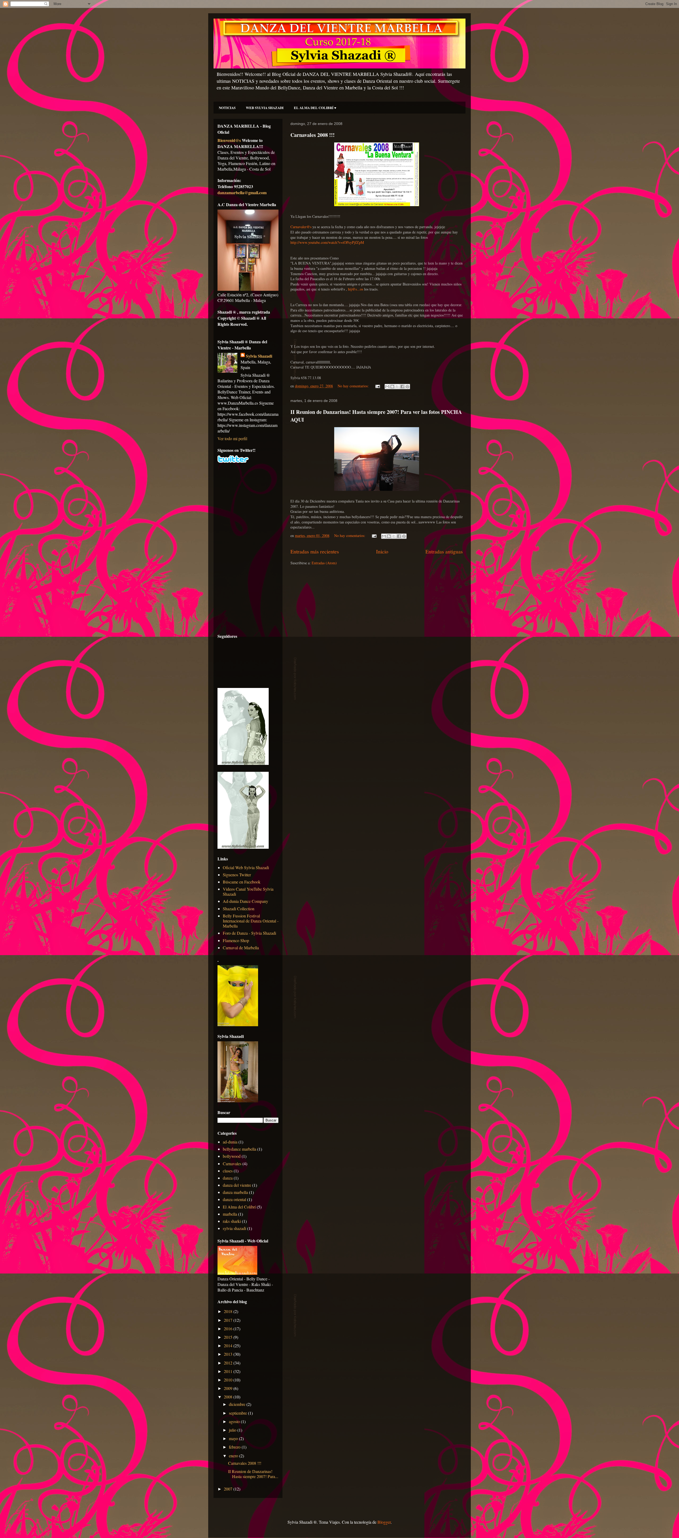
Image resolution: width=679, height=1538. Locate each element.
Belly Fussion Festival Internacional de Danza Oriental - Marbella (250, 921)
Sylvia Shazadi (259, 356)
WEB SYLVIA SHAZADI (265, 107)
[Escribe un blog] (392, 386)
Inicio (382, 551)
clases (228, 1170)
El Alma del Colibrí (239, 1207)
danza (228, 1178)
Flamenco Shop (236, 940)
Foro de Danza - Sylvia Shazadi (249, 933)
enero (234, 1455)
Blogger (384, 1522)
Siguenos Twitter (237, 874)
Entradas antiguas (444, 551)
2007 (228, 1489)
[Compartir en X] (397, 386)
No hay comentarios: (354, 385)
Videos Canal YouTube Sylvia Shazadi (248, 891)
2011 (228, 1371)
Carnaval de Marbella (241, 947)
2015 (228, 1337)
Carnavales (232, 1163)
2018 (228, 1311)
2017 (228, 1320)
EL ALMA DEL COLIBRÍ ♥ (315, 107)
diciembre (237, 1404)
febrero (235, 1447)
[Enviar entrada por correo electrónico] (377, 385)
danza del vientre (237, 1185)
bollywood (232, 1156)
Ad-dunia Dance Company (245, 901)
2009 (228, 1388)
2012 (228, 1363)
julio (233, 1430)
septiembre (238, 1413)
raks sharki (232, 1221)
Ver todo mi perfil (232, 438)
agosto (235, 1421)
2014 (228, 1345)
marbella (230, 1214)
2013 (228, 1354)
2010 (228, 1380)
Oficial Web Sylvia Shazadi (246, 867)
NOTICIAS (227, 107)
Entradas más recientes (314, 551)
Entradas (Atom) (324, 562)
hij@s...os (355, 289)
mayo (234, 1438)
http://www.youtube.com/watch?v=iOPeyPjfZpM (327, 242)
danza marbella (235, 1192)
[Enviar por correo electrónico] (387, 386)
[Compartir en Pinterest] (407, 386)
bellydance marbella (239, 1149)
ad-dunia (230, 1142)
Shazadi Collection (238, 908)
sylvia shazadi (234, 1228)
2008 (228, 1397)
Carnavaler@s (300, 226)
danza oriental (234, 1199)
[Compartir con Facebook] (402, 386)
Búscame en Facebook (241, 882)
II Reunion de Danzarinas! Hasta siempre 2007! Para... (253, 1473)
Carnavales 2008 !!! (312, 135)
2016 (228, 1328)
